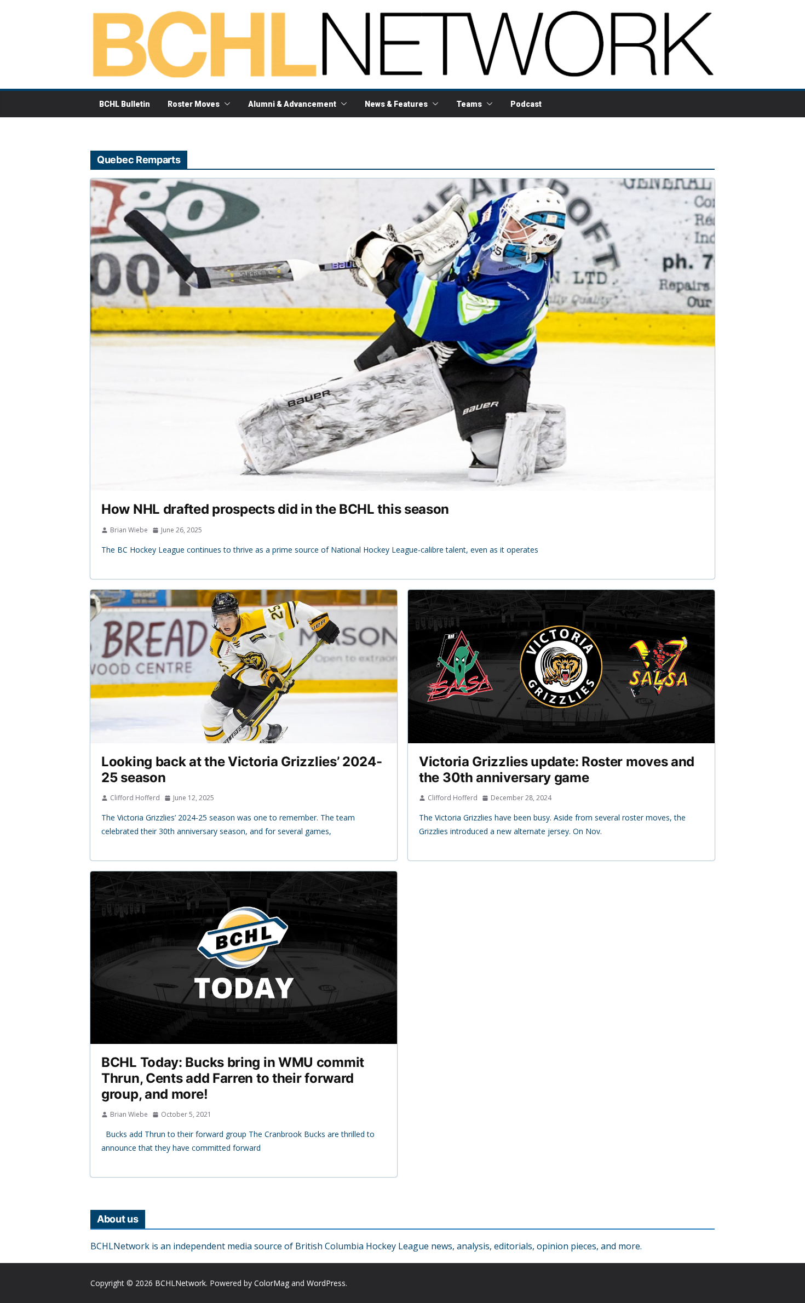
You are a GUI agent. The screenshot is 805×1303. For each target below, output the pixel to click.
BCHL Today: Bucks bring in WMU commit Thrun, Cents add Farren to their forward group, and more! (232, 1078)
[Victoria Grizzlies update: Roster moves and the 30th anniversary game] (561, 666)
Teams (469, 104)
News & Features (396, 104)
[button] (225, 104)
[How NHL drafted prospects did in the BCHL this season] (402, 335)
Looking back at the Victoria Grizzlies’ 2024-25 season (241, 769)
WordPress (326, 1283)
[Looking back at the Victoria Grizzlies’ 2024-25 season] (243, 666)
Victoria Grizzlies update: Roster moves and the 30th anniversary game (556, 769)
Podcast (526, 104)
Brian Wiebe (129, 530)
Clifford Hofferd (135, 797)
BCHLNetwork (180, 1283)
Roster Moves (194, 104)
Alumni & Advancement (292, 104)
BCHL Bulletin (124, 104)
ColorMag (271, 1283)
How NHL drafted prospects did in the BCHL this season (275, 509)
